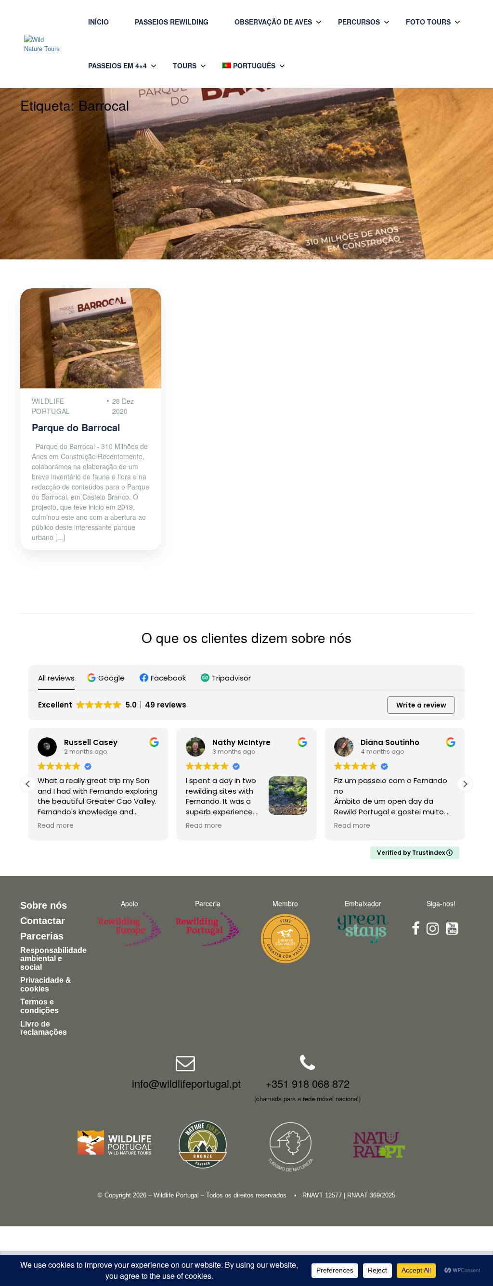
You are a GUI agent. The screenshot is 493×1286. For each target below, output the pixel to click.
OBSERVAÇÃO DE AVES (273, 21)
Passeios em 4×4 (117, 65)
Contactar (42, 920)
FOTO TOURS (428, 21)
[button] (107, 677)
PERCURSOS (359, 21)
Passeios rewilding (171, 21)
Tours (184, 65)
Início (98, 21)
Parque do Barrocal (76, 427)
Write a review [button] (421, 705)
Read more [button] (56, 826)
